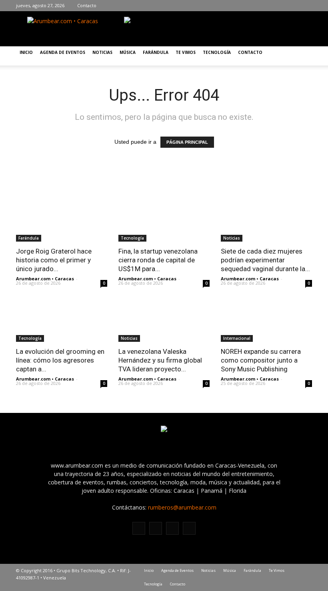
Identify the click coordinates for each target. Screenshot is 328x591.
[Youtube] (306, 5)
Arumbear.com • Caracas (45, 279)
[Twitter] (294, 5)
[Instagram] (282, 5)
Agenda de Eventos (62, 52)
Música (128, 52)
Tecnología (217, 52)
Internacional (236, 338)
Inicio (26, 52)
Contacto (86, 5)
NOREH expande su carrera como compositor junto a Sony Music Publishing (261, 360)
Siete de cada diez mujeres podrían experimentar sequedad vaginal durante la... (265, 260)
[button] (302, 55)
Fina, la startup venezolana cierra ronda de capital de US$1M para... (158, 260)
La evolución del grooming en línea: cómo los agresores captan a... (60, 360)
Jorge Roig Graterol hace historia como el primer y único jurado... (54, 260)
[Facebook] (270, 5)
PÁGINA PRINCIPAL (187, 142)
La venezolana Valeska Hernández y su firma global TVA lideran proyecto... (160, 360)
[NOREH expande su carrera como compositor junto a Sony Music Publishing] (266, 319)
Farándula (155, 52)
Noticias (102, 52)
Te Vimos (186, 52)
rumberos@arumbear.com (182, 507)
